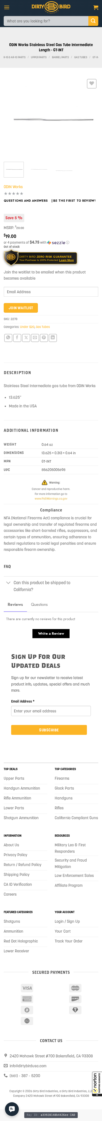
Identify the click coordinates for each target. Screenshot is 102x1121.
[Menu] (7, 7)
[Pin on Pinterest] (44, 338)
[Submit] (93, 21)
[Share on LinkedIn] (53, 338)
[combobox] (46, 21)
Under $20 (27, 327)
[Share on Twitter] (26, 338)
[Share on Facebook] (17, 338)
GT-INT (96, 57)
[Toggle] (8, 583)
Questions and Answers (26, 201)
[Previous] (11, 118)
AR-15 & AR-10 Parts (14, 57)
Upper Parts (39, 57)
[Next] (90, 118)
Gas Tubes (80, 57)
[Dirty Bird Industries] (51, 7)
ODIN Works (13, 186)
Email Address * (23, 701)
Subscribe (49, 729)
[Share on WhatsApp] (8, 338)
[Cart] (95, 7)
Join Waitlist (21, 308)
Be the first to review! (74, 201)
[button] (97, 1084)
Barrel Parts (60, 57)
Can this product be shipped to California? (42, 586)
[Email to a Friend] (35, 338)
